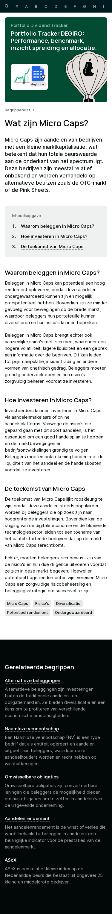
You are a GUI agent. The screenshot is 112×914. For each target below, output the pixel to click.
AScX (10, 860)
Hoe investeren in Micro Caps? (54, 236)
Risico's (42, 603)
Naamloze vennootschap (32, 728)
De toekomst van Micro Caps (52, 246)
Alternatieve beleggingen (32, 680)
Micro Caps (17, 603)
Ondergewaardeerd (73, 612)
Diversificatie (68, 603)
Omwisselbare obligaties (32, 777)
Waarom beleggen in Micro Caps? (57, 226)
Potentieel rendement (27, 612)
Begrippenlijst (17, 109)
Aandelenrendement (27, 818)
